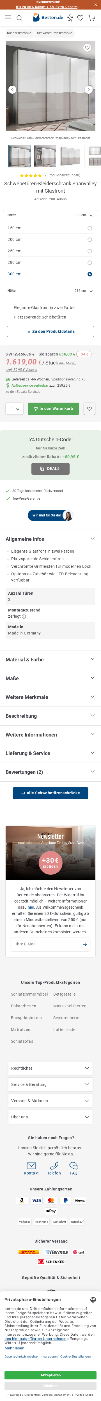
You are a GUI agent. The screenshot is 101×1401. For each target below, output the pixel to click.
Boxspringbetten (26, 1017)
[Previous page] (12, 90)
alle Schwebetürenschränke (53, 793)
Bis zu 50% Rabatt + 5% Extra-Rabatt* (46, 7)
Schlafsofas (22, 1041)
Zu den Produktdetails (53, 331)
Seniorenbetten (67, 1017)
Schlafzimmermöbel (29, 994)
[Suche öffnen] (19, 18)
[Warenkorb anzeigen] (92, 17)
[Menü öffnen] (8, 18)
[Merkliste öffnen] (81, 17)
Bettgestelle (64, 994)
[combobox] (14, 408)
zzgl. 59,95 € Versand (21, 370)
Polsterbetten (23, 1006)
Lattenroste (64, 1029)
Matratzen (21, 1029)
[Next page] (89, 90)
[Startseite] (48, 18)
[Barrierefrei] (70, 18)
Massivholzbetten (69, 1006)
